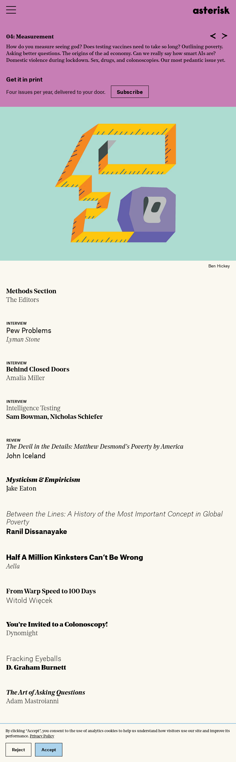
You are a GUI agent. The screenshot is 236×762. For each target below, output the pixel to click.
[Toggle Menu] (11, 10)
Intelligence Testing (33, 408)
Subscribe (130, 92)
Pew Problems (28, 330)
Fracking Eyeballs (33, 658)
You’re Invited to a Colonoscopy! (57, 625)
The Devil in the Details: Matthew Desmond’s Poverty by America (94, 447)
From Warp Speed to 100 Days (51, 591)
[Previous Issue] (213, 36)
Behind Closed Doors (37, 370)
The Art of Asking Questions (45, 693)
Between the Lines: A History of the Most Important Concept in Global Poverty (114, 517)
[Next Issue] (224, 36)
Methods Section (31, 291)
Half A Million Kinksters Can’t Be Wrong (74, 556)
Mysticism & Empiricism (43, 480)
